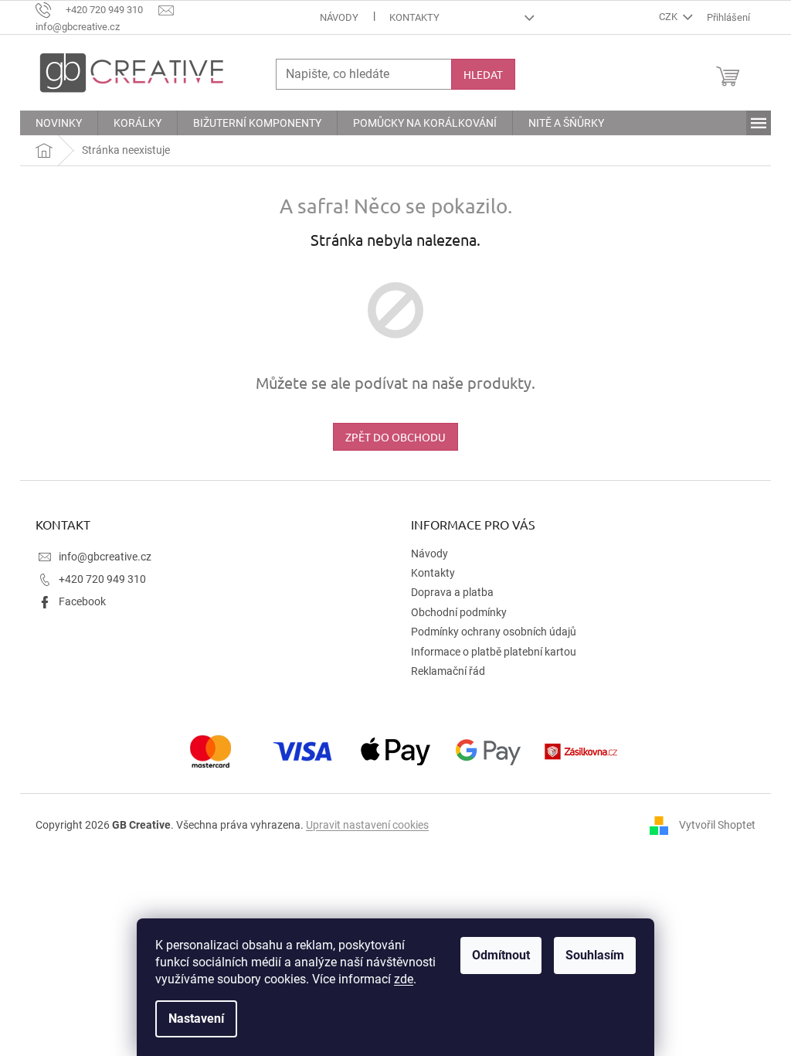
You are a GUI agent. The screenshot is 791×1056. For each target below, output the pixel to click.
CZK (669, 16)
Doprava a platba (452, 592)
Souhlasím (594, 955)
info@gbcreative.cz (105, 556)
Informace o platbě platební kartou (493, 652)
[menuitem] (58, 123)
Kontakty (414, 17)
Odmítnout (501, 955)
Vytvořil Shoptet (717, 824)
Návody (339, 17)
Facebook (82, 601)
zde (403, 979)
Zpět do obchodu (395, 437)
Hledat (483, 74)
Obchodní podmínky (459, 612)
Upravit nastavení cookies (367, 825)
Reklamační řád (448, 671)
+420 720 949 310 (102, 579)
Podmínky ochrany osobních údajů (493, 631)
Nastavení (196, 1018)
